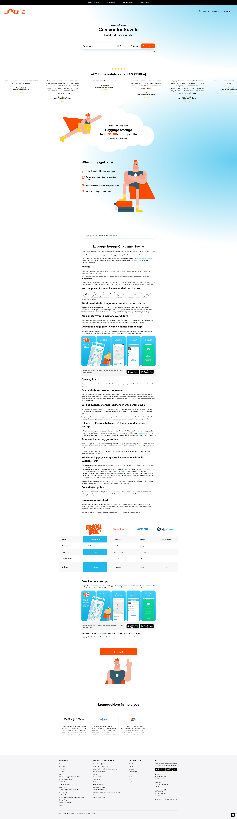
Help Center (63, 787)
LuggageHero (92, 236)
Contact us (158, 800)
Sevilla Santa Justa (99, 797)
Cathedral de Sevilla (99, 787)
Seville (101, 236)
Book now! (118, 652)
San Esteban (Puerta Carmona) (102, 764)
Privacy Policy (63, 800)
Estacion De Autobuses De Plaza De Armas (106, 792)
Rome (130, 777)
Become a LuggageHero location (69, 777)
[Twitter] (168, 800)
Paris (130, 774)
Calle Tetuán (97, 779)
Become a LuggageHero (212, 11)
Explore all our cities (135, 782)
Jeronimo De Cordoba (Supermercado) (105, 769)
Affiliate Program (64, 782)
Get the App (227, 11)
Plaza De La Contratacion (101, 766)
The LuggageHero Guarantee (70, 790)
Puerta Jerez (97, 777)
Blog (60, 774)
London (131, 769)
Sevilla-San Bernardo (99, 771)
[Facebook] (165, 800)
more (68, 93)
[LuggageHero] (14, 13)
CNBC (136, 637)
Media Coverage (66, 795)
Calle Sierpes (97, 782)
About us (62, 766)
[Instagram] (171, 800)
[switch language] (199, 11)
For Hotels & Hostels (65, 779)
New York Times (114, 637)
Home (61, 764)
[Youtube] (173, 800)
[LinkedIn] (176, 800)
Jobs (62, 771)
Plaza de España (98, 784)
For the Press (63, 792)
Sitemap (61, 805)
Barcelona (132, 764)
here (145, 384)
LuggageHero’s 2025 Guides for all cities (71, 797)
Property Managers (67, 784)
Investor (63, 769)
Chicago (131, 766)
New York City (133, 771)
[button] (233, 815)
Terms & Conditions (65, 802)
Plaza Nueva (97, 795)
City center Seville (98, 790)
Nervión (95, 774)
